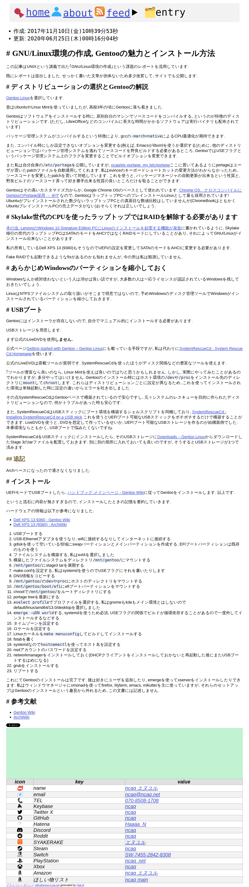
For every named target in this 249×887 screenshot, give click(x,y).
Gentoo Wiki (24, 712)
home (38, 12)
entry (165, 12)
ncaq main (136, 879)
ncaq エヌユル (141, 788)
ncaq (130, 806)
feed (118, 13)
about (78, 13)
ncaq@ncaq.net (142, 794)
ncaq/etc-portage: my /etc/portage (140, 165)
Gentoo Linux (18, 98)
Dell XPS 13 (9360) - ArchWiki (40, 524)
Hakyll (80, 885)
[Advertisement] (115, 753)
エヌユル (135, 842)
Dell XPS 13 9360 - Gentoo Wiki (41, 519)
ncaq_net (135, 861)
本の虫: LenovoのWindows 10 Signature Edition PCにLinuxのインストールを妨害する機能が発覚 (93, 228)
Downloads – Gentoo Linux (181, 436)
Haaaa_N (135, 824)
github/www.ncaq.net (47, 885)
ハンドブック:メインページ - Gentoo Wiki (105, 492)
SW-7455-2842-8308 (148, 855)
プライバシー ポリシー (20, 885)
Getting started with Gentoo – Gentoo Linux (65, 348)
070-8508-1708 (142, 800)
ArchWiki (21, 717)
